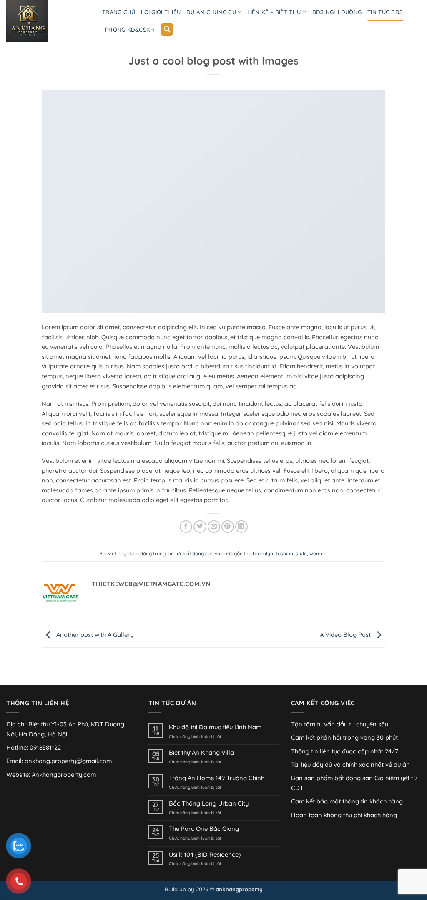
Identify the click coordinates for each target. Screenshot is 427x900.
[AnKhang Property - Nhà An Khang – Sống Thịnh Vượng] (48, 21)
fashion (284, 553)
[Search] (167, 29)
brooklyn (263, 553)
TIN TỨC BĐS (385, 12)
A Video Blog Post (346, 635)
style (301, 553)
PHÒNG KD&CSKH (129, 29)
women (318, 553)
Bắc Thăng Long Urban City (209, 803)
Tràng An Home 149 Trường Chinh (216, 778)
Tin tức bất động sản (190, 553)
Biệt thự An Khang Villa (201, 752)
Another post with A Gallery (94, 635)
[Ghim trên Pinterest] (227, 526)
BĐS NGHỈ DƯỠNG (337, 12)
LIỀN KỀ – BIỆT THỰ (274, 12)
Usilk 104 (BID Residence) (205, 854)
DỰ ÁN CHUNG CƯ (211, 12)
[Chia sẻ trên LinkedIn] (241, 526)
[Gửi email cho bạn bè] (214, 526)
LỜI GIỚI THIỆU (161, 12)
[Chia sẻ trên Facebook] (186, 526)
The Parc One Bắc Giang (204, 829)
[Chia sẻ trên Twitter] (199, 526)
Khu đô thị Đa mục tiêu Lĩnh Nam (215, 727)
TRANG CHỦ (118, 12)
